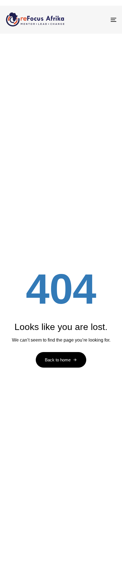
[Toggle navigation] (97, 20)
